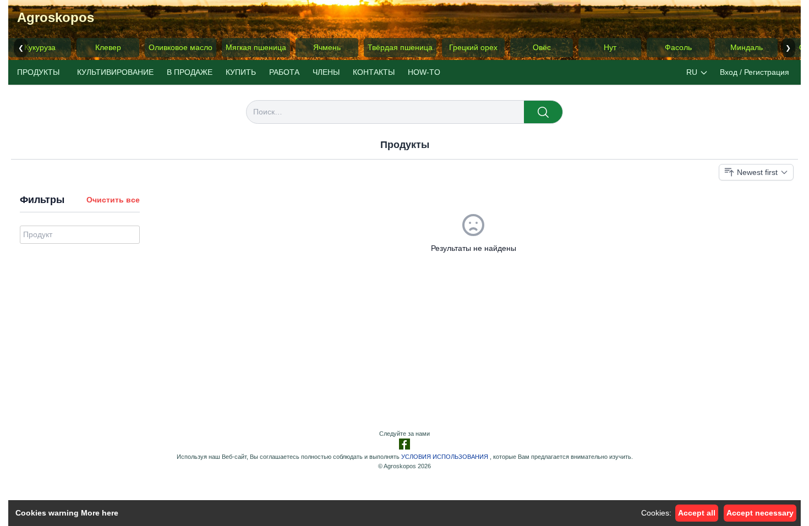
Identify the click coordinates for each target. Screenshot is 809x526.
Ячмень (327, 47)
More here (99, 512)
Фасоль (678, 47)
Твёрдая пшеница (400, 47)
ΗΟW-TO (424, 72)
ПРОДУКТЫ (38, 72)
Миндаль (746, 47)
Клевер (108, 47)
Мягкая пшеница (256, 47)
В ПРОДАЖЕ (189, 72)
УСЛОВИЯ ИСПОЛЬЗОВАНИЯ (444, 456)
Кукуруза (40, 47)
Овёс (542, 47)
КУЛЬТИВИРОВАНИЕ (115, 72)
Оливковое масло (180, 47)
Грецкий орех (473, 47)
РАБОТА (284, 72)
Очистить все (113, 199)
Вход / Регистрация (754, 72)
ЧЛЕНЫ (326, 72)
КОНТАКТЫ (374, 72)
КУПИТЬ (241, 72)
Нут (610, 47)
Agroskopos (55, 17)
